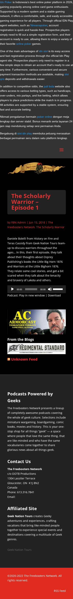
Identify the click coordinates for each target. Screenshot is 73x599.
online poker (23, 43)
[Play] (12, 289)
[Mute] (50, 289)
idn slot (43, 51)
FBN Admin (18, 222)
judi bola (49, 86)
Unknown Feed (24, 359)
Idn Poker (6, 2)
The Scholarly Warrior (50, 227)
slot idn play (24, 133)
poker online (44, 116)
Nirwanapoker (38, 25)
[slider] (58, 288)
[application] (36, 289)
